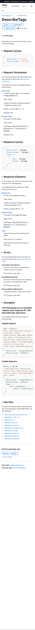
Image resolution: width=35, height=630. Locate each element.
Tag (15, 239)
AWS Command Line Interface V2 (16, 415)
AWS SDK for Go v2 (11, 423)
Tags (9, 154)
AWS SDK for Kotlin (11, 431)
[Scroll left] (10, 6)
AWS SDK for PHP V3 (12, 433)
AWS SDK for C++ (10, 420)
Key (14, 159)
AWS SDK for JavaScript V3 (14, 428)
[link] (22, 15)
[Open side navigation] (2, 10)
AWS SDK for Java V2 (12, 425)
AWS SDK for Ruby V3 (12, 439)
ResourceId (12, 59)
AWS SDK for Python (12, 436)
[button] (7, 36)
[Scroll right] (27, 6)
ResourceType (12, 61)
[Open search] (31, 6)
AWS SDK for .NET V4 (12, 417)
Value (15, 161)
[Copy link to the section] (2, 51)
